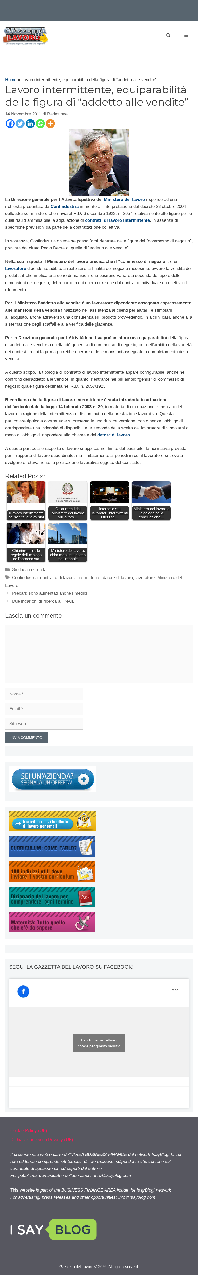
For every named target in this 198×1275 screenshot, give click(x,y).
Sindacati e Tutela (29, 569)
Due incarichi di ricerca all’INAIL (43, 601)
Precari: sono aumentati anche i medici (49, 593)
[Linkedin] (30, 123)
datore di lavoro (118, 577)
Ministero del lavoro (124, 199)
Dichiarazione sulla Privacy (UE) (41, 1139)
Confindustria (25, 577)
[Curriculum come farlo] (52, 855)
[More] (50, 123)
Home (10, 79)
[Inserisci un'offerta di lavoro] (52, 790)
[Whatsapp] (40, 123)
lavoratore (145, 577)
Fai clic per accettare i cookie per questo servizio (99, 1043)
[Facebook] (10, 123)
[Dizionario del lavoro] (52, 905)
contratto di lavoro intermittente (70, 577)
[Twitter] (20, 123)
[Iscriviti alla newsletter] (52, 830)
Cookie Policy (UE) (28, 1130)
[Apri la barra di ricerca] (168, 35)
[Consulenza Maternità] (52, 931)
